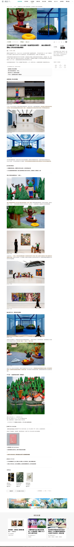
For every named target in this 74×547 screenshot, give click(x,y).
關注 (62, 47)
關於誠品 (68, 1)
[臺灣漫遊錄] (29, 477)
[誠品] (6, 1)
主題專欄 (32, 1)
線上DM (56, 1)
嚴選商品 (50, 1)
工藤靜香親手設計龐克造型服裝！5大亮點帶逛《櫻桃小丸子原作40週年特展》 (36, 531)
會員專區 (62, 1)
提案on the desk (11, 535)
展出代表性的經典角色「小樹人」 (14, 70)
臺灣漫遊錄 (28, 483)
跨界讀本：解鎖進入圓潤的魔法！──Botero (16, 530)
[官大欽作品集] (19, 477)
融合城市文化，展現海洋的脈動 (13, 72)
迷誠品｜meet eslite (9, 6)
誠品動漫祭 (20, 1)
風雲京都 (8, 483)
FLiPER (62, 46)
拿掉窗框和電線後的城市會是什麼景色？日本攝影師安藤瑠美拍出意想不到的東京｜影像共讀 (56, 531)
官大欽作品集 (18, 483)
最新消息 (38, 1)
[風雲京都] (10, 477)
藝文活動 (44, 1)
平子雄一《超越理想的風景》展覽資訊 (15, 74)
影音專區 (26, 1)
